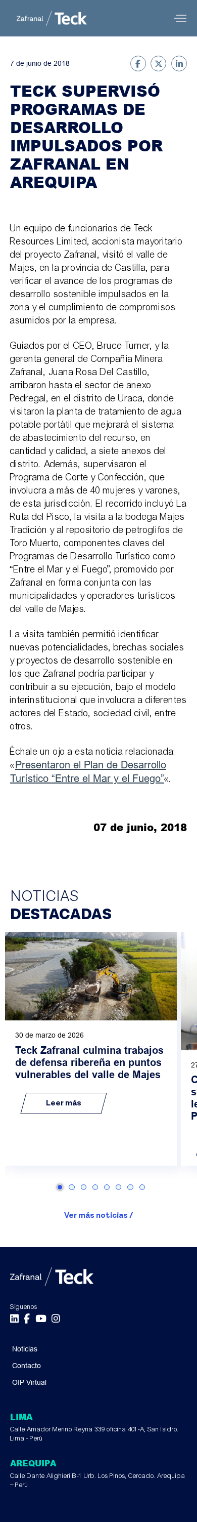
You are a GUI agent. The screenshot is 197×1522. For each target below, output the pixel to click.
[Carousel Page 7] (130, 1187)
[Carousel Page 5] (107, 1187)
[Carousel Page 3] (83, 1187)
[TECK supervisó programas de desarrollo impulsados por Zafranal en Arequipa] (138, 63)
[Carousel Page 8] (142, 1187)
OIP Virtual (29, 1382)
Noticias (24, 1349)
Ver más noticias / (98, 1215)
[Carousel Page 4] (95, 1187)
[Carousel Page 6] (118, 1187)
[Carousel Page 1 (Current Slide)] (60, 1187)
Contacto (26, 1366)
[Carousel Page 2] (71, 1187)
